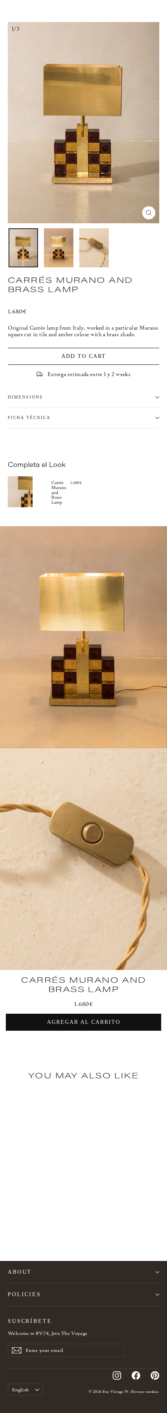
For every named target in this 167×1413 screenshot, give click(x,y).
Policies (24, 1294)
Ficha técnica (29, 418)
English (20, 1389)
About (20, 1272)
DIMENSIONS (25, 397)
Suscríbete (30, 1321)
